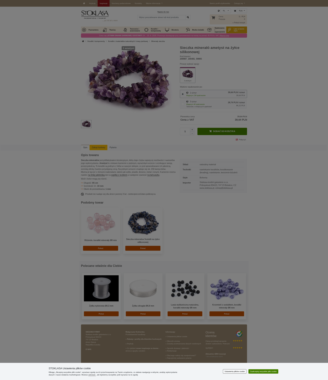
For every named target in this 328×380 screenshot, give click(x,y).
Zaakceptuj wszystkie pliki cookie (263, 371)
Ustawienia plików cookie (235, 371)
